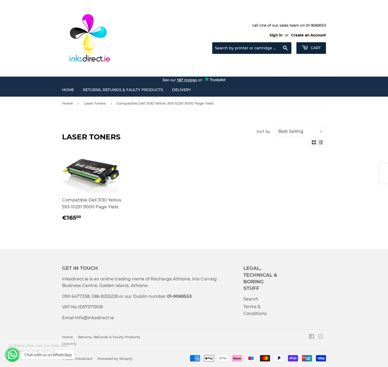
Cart (315, 47)
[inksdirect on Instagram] (320, 337)
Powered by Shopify (115, 358)
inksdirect (83, 358)
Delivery (181, 89)
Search (250, 299)
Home (68, 89)
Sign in (275, 35)
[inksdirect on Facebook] (311, 337)
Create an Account (308, 35)
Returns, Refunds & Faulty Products (123, 89)
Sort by (263, 131)
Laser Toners (95, 103)
